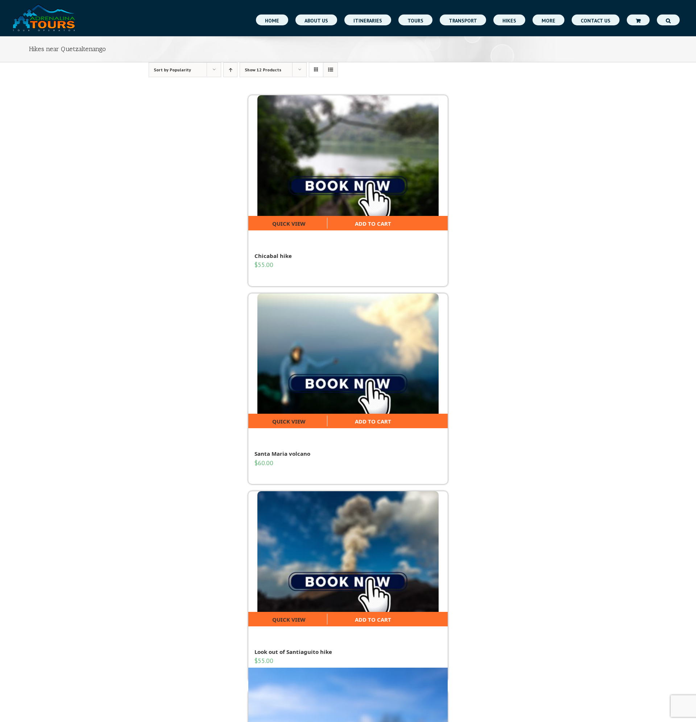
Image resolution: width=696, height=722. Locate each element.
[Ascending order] (230, 69)
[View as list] (330, 70)
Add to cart (373, 223)
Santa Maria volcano (282, 453)
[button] (668, 19)
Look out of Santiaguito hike (293, 651)
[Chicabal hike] (348, 155)
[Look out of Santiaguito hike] (348, 551)
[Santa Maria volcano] (348, 353)
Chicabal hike (273, 255)
